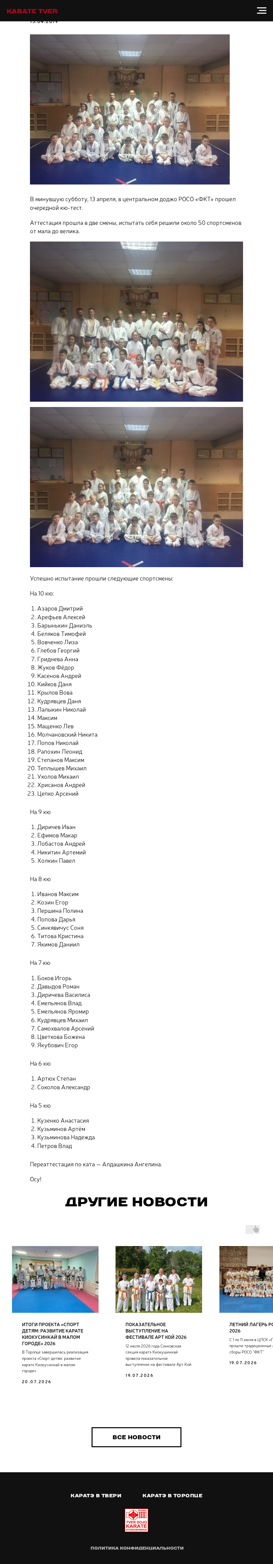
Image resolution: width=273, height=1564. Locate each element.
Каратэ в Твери (96, 1495)
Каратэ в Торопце (172, 1495)
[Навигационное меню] (261, 10)
